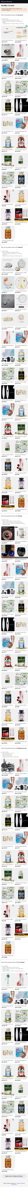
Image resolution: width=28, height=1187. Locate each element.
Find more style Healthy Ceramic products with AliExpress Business (12, 9)
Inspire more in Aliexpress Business (14, 1176)
